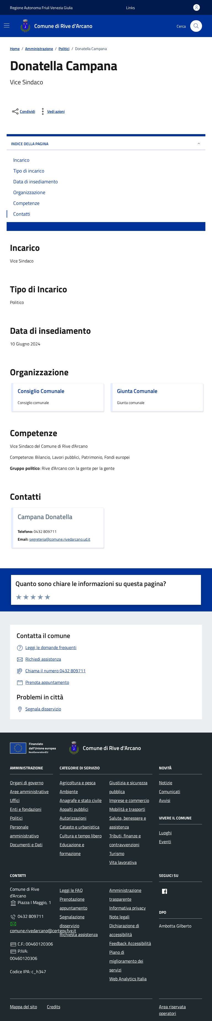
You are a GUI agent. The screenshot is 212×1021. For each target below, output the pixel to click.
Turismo (116, 853)
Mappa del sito (23, 1006)
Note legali (119, 916)
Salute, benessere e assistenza (127, 822)
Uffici (15, 800)
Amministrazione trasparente (125, 894)
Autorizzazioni (73, 818)
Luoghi (165, 832)
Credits (53, 1006)
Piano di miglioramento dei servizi (126, 961)
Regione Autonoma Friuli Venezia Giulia (41, 8)
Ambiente (69, 791)
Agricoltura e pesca (78, 782)
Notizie (165, 782)
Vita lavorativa (123, 862)
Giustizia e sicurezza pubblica (128, 787)
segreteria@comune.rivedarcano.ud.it (59, 539)
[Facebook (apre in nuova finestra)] (164, 891)
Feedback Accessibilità (130, 943)
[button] (130, 8)
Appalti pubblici (74, 809)
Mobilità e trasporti (127, 809)
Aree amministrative (29, 791)
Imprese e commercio (129, 800)
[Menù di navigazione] (6, 25)
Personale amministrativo (24, 831)
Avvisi (164, 800)
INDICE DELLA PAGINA (29, 144)
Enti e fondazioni (25, 809)
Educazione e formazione (72, 849)
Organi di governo (26, 782)
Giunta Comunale (137, 391)
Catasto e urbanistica (79, 827)
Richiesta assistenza (79, 934)
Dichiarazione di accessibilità (124, 930)
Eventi (165, 841)
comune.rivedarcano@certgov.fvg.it (43, 930)
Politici (16, 818)
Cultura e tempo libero (81, 835)
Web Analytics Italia (128, 978)
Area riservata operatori (172, 1010)
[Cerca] (196, 26)
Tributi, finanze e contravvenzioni (125, 840)
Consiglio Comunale (41, 391)
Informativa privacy (127, 908)
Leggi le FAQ (71, 890)
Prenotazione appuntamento (73, 903)
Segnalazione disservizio (72, 921)
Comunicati (169, 791)
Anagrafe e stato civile (81, 800)
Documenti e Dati (26, 844)
